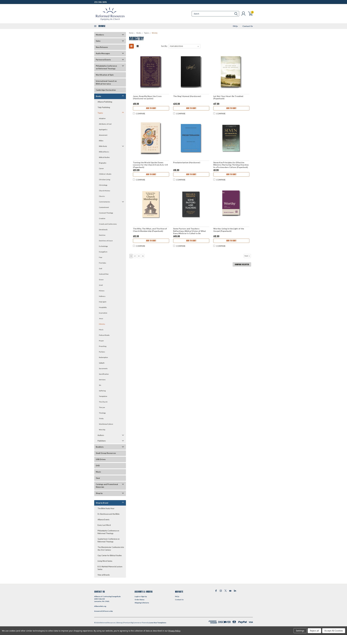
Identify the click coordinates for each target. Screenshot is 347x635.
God (100, 268)
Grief (101, 285)
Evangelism (103, 252)
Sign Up (144, 596)
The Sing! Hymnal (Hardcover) (187, 96)
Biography (102, 163)
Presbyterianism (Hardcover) (186, 162)
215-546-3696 (100, 2)
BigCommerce (136, 623)
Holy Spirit (102, 302)
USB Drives (101, 459)
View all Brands (104, 575)
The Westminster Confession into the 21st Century (111, 548)
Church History (104, 191)
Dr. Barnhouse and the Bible (108, 514)
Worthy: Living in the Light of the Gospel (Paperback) (228, 229)
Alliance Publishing (105, 102)
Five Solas (102, 263)
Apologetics (103, 129)
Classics (102, 196)
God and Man (104, 274)
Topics (100, 113)
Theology (102, 413)
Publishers (102, 441)
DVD (98, 465)
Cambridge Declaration (106, 90)
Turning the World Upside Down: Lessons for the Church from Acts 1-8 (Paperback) (150, 164)
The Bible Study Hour (106, 508)
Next (246, 256)
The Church (103, 402)
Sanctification (104, 374)
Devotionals (103, 230)
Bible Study (103, 146)
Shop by (99, 493)
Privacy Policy (174, 630)
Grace (101, 280)
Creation (102, 218)
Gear (98, 478)
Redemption (103, 357)
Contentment (104, 207)
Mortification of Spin (105, 75)
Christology (103, 185)
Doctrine (102, 235)
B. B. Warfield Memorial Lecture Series (110, 567)
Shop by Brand (102, 503)
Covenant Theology (106, 213)
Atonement (103, 135)
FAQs (235, 26)
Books (98, 96)
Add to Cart (151, 108)
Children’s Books (105, 174)
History (101, 291)
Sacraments (103, 368)
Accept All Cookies (333, 630)
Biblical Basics (104, 152)
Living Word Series (105, 561)
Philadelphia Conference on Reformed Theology (106, 67)
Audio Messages (103, 53)
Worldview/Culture (106, 424)
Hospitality (103, 307)
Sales (98, 41)
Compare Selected (242, 264)
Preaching (102, 346)
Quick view (151, 72)
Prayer (101, 341)
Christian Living (104, 180)
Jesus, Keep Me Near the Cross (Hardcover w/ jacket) (147, 97)
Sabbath (102, 363)
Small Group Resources (106, 453)
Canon (101, 168)
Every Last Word (104, 525)
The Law (102, 407)
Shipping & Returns (142, 603)
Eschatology (103, 246)
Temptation (103, 396)
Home (131, 33)
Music (101, 330)
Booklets (100, 447)
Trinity (101, 418)
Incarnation (103, 313)
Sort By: (164, 46)
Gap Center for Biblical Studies (110, 555)
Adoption (102, 118)
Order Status (139, 600)
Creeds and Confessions (108, 224)
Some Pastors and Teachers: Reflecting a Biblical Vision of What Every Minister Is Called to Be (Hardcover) (189, 232)
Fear (100, 257)
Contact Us (247, 26)
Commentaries (104, 202)
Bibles (101, 141)
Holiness (102, 296)
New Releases (102, 47)
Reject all (314, 630)
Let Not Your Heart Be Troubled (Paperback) (228, 97)
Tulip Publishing (104, 107)
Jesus (101, 318)
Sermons (102, 380)
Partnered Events (103, 60)
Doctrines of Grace (106, 241)
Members (100, 35)
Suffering (102, 391)
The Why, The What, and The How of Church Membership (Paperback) (150, 229)
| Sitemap (119, 623)
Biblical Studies (104, 157)
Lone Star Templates (157, 623)
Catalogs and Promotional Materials (107, 485)
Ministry (102, 324)
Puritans (102, 352)
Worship (102, 430)
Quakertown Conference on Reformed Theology (109, 540)
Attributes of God (105, 124)
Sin (100, 385)
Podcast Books (104, 335)
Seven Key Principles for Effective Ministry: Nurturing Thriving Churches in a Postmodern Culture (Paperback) (231, 164)
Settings (300, 630)
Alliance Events (103, 519)
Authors (101, 435)
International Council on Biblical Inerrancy (106, 82)
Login (137, 596)
